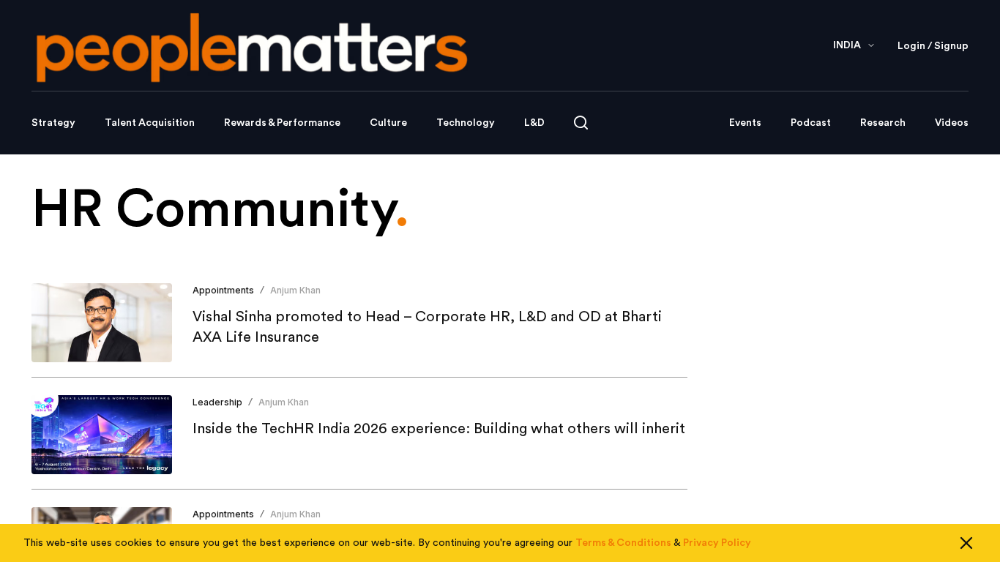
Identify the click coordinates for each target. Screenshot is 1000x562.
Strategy (53, 123)
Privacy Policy (717, 543)
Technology (465, 123)
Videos (952, 123)
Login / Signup (933, 46)
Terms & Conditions (623, 543)
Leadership (217, 402)
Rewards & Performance (282, 123)
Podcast (811, 123)
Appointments (223, 290)
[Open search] (581, 123)
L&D (534, 123)
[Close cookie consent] (966, 543)
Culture (388, 123)
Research (883, 123)
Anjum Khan (295, 290)
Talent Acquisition (150, 123)
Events (745, 123)
